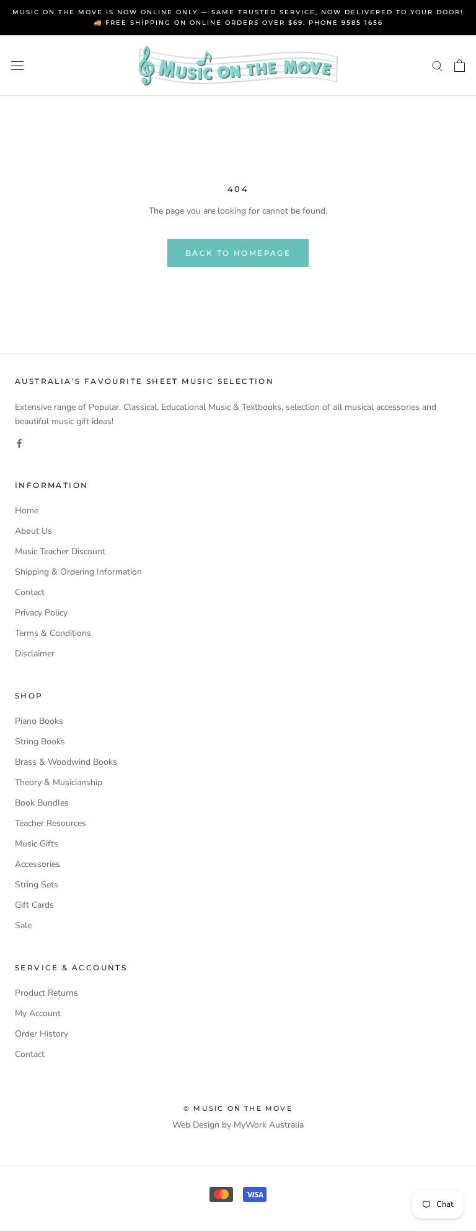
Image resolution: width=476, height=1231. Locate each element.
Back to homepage (238, 253)
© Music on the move (238, 1108)
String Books (40, 741)
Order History (41, 1034)
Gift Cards (34, 905)
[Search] (437, 65)
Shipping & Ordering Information (78, 572)
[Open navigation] (17, 66)
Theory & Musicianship (58, 782)
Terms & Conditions (53, 633)
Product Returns (46, 993)
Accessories (37, 864)
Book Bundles (42, 803)
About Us (33, 531)
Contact (30, 592)
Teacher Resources (50, 823)
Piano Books (39, 721)
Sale (23, 925)
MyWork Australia (269, 1125)
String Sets (36, 884)
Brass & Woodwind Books (66, 762)
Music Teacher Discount (60, 551)
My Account (38, 1013)
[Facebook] (19, 442)
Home (26, 510)
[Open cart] (459, 65)
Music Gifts (36, 844)
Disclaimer (35, 653)
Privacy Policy (41, 613)
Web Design (195, 1125)
